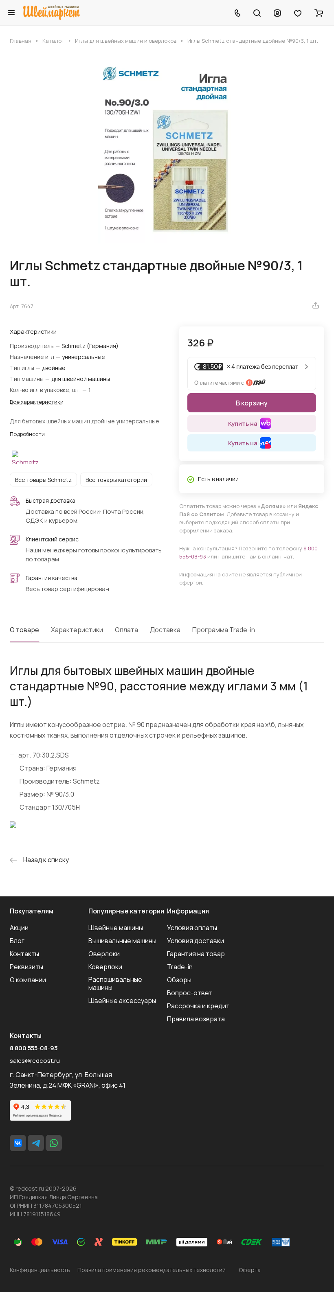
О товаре (24, 629)
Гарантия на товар (196, 953)
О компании (28, 979)
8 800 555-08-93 (34, 1048)
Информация (188, 911)
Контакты (24, 953)
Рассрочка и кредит (198, 1005)
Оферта (250, 1270)
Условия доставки (195, 940)
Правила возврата (196, 1018)
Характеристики (77, 629)
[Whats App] (54, 1143)
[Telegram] (36, 1143)
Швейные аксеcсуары (122, 1000)
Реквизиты (26, 966)
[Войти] (277, 13)
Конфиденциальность (40, 1270)
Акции (19, 927)
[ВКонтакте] (18, 1143)
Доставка (165, 629)
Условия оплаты (192, 927)
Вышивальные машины (122, 940)
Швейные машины (115, 927)
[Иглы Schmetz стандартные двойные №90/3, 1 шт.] (167, 151)
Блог (17, 940)
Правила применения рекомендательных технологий (151, 1270)
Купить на (242, 423)
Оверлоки (104, 953)
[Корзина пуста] (318, 13)
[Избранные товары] (297, 13)
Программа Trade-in (223, 629)
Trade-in (180, 966)
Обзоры (179, 979)
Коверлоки (105, 966)
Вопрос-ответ (190, 992)
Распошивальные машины (115, 983)
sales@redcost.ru (35, 1060)
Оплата (126, 629)
